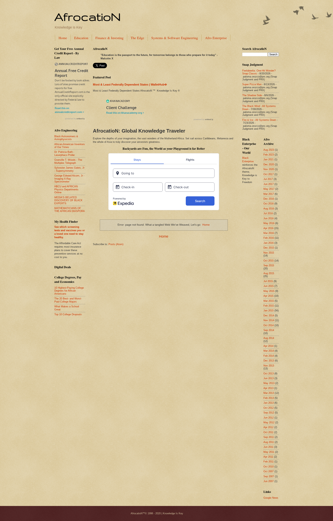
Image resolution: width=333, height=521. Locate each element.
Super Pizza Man (252, 84)
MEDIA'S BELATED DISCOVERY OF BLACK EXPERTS (68, 200)
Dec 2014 (268, 315)
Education (81, 37)
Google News (270, 497)
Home (63, 37)
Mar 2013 (268, 393)
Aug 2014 (268, 338)
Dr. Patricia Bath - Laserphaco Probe (64, 153)
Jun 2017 (268, 184)
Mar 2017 (268, 193)
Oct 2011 (268, 432)
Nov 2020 (268, 169)
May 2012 (268, 422)
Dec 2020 (268, 164)
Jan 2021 (268, 159)
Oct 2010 (268, 466)
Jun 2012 (268, 417)
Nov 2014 (268, 320)
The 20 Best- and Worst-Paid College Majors (68, 300)
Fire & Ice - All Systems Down (259, 119)
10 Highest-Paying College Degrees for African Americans (69, 290)
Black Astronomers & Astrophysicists (66, 138)
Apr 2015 (268, 295)
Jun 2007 (268, 481)
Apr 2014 (268, 346)
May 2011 (268, 451)
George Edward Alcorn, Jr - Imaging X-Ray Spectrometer (69, 178)
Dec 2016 (268, 198)
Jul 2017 (268, 179)
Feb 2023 (268, 154)
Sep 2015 (268, 265)
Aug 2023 (268, 149)
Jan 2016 (268, 242)
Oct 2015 (268, 260)
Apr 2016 (268, 228)
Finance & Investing (109, 37)
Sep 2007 (268, 476)
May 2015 (268, 291)
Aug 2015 (268, 273)
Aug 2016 (268, 208)
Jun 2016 (268, 218)
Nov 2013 (268, 365)
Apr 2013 (268, 388)
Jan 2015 (268, 310)
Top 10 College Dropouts (68, 314)
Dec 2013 (268, 360)
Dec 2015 (268, 247)
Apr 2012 (268, 427)
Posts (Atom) (115, 244)
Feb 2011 (268, 461)
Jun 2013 (268, 378)
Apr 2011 (268, 456)
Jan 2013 (268, 402)
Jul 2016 (268, 213)
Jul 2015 (268, 281)
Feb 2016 (268, 237)
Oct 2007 (268, 471)
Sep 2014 (268, 330)
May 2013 (268, 383)
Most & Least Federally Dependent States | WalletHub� (130, 84)
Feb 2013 (268, 398)
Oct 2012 (268, 407)
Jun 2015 (268, 286)
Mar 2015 (268, 300)
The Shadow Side (252, 95)
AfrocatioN (87, 16)
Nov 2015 (268, 252)
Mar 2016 (268, 233)
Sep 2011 (268, 437)
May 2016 (268, 223)
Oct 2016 (268, 203)
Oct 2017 (268, 174)
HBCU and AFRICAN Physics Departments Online (66, 189)
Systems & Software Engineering (174, 37)
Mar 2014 (268, 350)
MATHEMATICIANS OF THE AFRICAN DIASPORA (69, 210)
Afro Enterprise (216, 37)
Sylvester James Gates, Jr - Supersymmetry (69, 169)
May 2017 (268, 188)
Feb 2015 (268, 305)
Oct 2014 (268, 325)
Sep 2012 (268, 412)
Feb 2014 (268, 355)
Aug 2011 (268, 442)
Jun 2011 (268, 446)
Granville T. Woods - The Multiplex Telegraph (68, 161)
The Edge (137, 37)
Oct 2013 (268, 373)
